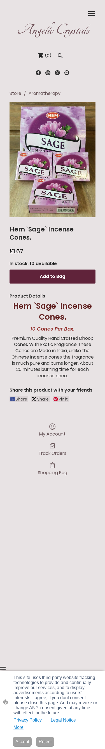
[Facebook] (38, 72)
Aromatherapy (44, 93)
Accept (22, 741)
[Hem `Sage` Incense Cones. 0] (52, 159)
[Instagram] (47, 72)
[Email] (66, 72)
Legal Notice (63, 720)
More (18, 727)
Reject (45, 741)
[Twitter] (57, 72)
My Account (52, 434)
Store (15, 93)
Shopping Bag (52, 472)
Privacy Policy (27, 720)
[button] (60, 55)
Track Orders (52, 453)
